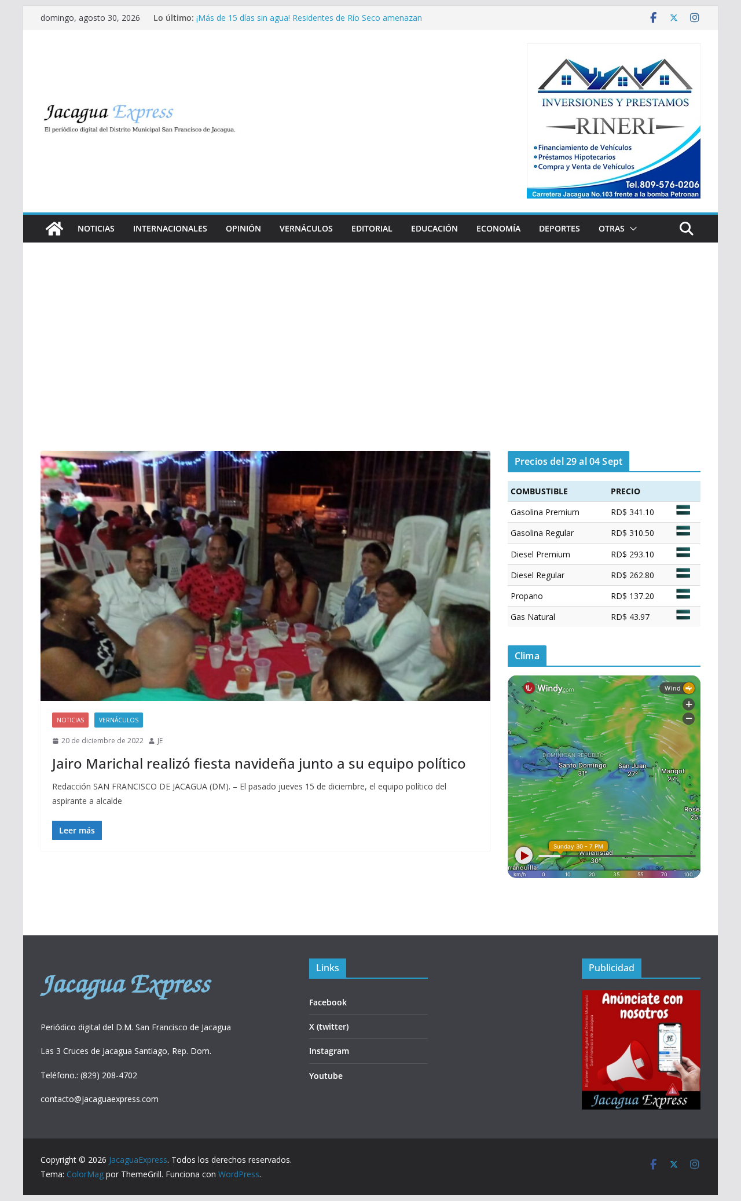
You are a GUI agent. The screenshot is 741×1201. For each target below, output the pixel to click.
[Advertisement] (370, 364)
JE (160, 740)
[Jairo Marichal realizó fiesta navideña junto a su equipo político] (265, 576)
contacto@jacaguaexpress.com (100, 1098)
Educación (434, 228)
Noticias (96, 228)
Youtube (326, 1075)
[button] (631, 229)
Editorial (371, 228)
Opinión (243, 228)
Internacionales (170, 228)
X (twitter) (329, 1026)
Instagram (329, 1050)
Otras (612, 228)
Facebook (328, 1002)
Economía (498, 228)
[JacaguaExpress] (54, 229)
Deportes (559, 228)
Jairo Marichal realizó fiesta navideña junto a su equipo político (259, 763)
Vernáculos (306, 228)
